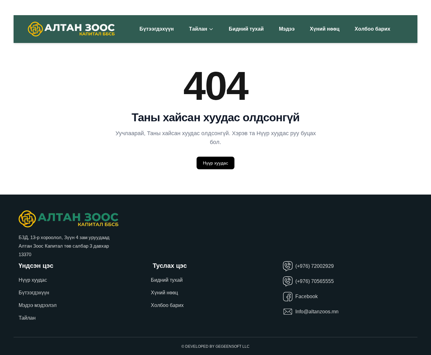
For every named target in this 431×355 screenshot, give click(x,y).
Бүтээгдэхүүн (156, 29)
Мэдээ (287, 29)
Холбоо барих (372, 29)
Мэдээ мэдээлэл (37, 305)
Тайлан (198, 29)
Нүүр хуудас (215, 162)
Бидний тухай (246, 29)
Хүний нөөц (324, 29)
